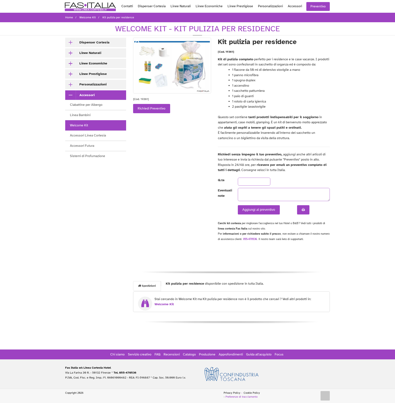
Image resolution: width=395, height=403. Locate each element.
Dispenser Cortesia (152, 6)
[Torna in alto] (325, 396)
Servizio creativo (139, 354)
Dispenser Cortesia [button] (94, 42)
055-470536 (250, 239)
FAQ (157, 354)
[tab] (95, 42)
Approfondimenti (231, 354)
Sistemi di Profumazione (87, 156)
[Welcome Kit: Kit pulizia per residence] (172, 65)
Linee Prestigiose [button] (93, 74)
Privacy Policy (232, 393)
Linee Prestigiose (240, 6)
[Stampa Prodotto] (303, 209)
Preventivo (318, 6)
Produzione (207, 354)
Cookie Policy (252, 393)
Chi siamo (117, 354)
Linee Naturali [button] (90, 53)
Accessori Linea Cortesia (88, 135)
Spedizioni (148, 286)
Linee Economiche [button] (93, 63)
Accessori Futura (82, 146)
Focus (279, 354)
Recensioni (172, 354)
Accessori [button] (87, 95)
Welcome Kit (79, 125)
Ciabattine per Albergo (86, 105)
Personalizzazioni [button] (93, 84)
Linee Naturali (181, 6)
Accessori (295, 6)
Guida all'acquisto (259, 354)
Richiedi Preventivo (151, 108)
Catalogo (189, 354)
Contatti (127, 6)
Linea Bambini (80, 115)
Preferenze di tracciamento (241, 396)
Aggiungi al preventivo (258, 209)
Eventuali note (224, 193)
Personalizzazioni (270, 6)
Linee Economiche (209, 6)
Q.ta (221, 180)
